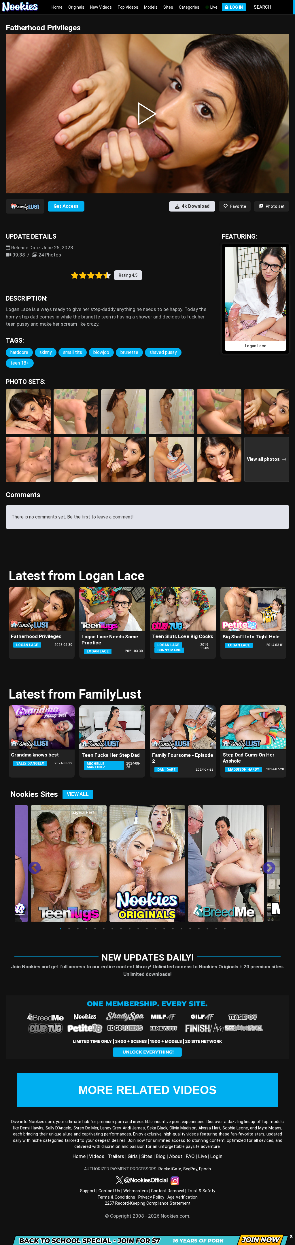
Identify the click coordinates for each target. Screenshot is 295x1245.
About (175, 1156)
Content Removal (167, 1191)
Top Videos (128, 7)
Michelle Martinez (96, 765)
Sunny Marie (169, 650)
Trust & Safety (201, 1191)
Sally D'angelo (30, 763)
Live (213, 7)
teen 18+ (19, 363)
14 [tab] (173, 928)
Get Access (66, 206)
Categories (189, 7)
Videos (96, 1156)
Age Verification (182, 1197)
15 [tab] (181, 928)
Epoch (205, 1169)
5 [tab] (95, 928)
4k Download (195, 206)
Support (87, 1191)
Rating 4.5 (128, 275)
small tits (72, 352)
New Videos (101, 7)
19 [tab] (216, 928)
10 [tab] (138, 928)
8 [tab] (121, 928)
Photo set (275, 206)
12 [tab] (155, 928)
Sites (168, 7)
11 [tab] (147, 928)
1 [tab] (60, 928)
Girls (133, 1156)
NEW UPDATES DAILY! (147, 957)
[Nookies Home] (23, 7)
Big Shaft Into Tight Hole (251, 637)
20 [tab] (225, 928)
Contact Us (109, 1191)
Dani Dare (166, 770)
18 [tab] (207, 928)
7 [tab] (112, 928)
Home (57, 7)
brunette (129, 352)
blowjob (101, 352)
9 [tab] (130, 928)
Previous (30, 864)
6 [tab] (104, 928)
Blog (161, 1156)
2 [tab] (69, 928)
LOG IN (235, 7)
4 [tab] (86, 928)
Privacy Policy (151, 1197)
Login (216, 1156)
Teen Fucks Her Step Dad (111, 755)
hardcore (19, 352)
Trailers (116, 1156)
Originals (76, 7)
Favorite (238, 206)
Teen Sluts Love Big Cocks (182, 636)
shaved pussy (163, 352)
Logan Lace (27, 645)
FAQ (190, 1156)
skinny (45, 352)
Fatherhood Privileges (36, 636)
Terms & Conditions (116, 1197)
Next (265, 864)
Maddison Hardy (243, 769)
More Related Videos (147, 1090)
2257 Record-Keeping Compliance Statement (147, 1203)
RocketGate (169, 1169)
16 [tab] (190, 928)
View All (78, 794)
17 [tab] (199, 928)
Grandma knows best (35, 755)
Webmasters (135, 1191)
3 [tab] (78, 928)
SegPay (190, 1169)
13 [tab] (164, 928)
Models (151, 7)
